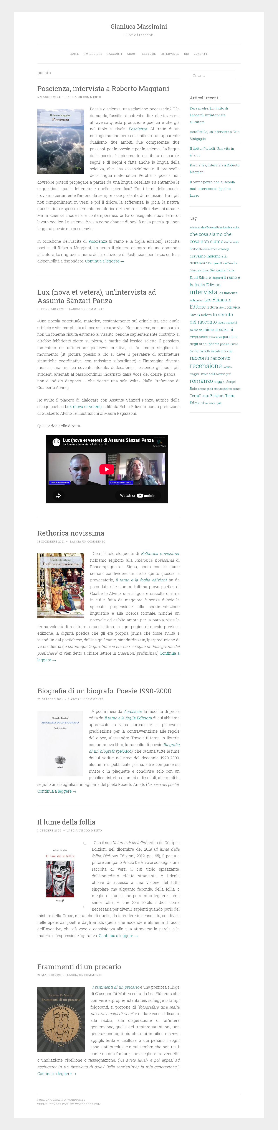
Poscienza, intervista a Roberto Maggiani (103, 88)
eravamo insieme (205, 256)
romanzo (201, 380)
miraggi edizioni (199, 337)
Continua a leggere (104, 261)
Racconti (114, 53)
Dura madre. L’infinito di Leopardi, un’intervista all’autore (209, 115)
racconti (199, 358)
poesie (225, 344)
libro (221, 307)
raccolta (205, 351)
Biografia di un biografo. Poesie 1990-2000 (104, 690)
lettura (212, 307)
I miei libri (93, 53)
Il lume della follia (66, 821)
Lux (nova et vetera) (83, 406)
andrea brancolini (230, 227)
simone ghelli (205, 388)
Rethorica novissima (70, 533)
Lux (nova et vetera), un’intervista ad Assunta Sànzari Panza (96, 296)
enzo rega (223, 249)
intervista (203, 292)
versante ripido (213, 403)
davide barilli (231, 242)
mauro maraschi (227, 322)
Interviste (170, 53)
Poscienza (98, 241)
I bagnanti (217, 277)
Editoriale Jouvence (204, 249)
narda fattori (215, 337)
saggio (219, 381)
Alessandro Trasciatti (204, 227)
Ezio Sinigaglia (213, 270)
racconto (220, 358)
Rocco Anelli (208, 374)
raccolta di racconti (222, 351)
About (132, 53)
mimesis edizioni (218, 329)
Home (74, 53)
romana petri (223, 374)
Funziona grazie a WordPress (61, 1099)
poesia (213, 344)
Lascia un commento (83, 97)
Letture (149, 53)
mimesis (196, 330)
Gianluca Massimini (139, 26)
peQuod (124, 751)
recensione (206, 365)
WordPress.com (88, 1104)
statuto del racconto (227, 389)
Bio (186, 53)
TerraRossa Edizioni (207, 395)
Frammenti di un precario (79, 966)
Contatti (201, 53)
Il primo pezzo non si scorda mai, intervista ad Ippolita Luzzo (212, 189)
